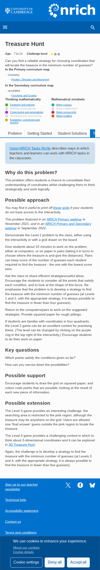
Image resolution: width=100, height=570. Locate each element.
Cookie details (23, 552)
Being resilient (64, 116)
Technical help (15, 500)
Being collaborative (66, 108)
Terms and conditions (21, 532)
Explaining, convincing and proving (25, 121)
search (93, 27)
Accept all (78, 562)
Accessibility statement (21, 511)
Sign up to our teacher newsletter (21, 487)
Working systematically (23, 108)
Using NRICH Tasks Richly (30, 148)
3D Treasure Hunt (22, 444)
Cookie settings (26, 562)
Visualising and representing (26, 116)
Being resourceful (66, 112)
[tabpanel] (50, 305)
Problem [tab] (15, 133)
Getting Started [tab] (39, 133)
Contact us (13, 521)
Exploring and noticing (22, 104)
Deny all (55, 562)
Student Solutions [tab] (72, 133)
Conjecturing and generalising (26, 112)
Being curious (64, 104)
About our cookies (26, 547)
